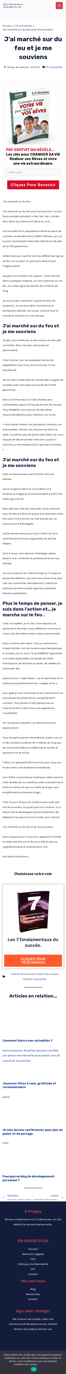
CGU (33, 1258)
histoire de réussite (22, 973)
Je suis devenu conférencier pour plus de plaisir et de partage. (33, 1131)
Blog (33, 1289)
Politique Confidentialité (33, 1264)
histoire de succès (47, 973)
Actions (33, 1299)
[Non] (62, 1362)
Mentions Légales (33, 1254)
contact (33, 1274)
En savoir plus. (45, 1364)
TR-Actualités (53, 67)
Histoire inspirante (34, 979)
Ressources (33, 1294)
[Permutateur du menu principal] (59, 5)
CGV (33, 1269)
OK (33, 1369)
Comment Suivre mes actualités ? (27, 1040)
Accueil (33, 1248)
